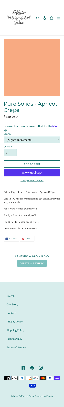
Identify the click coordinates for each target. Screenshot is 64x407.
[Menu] (58, 17)
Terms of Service (16, 347)
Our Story (12, 304)
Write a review (31, 263)
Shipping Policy (15, 330)
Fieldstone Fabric (26, 396)
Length (7, 133)
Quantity (8, 146)
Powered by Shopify (44, 396)
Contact (11, 313)
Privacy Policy (15, 321)
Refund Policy (14, 338)
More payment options (32, 180)
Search (11, 295)
